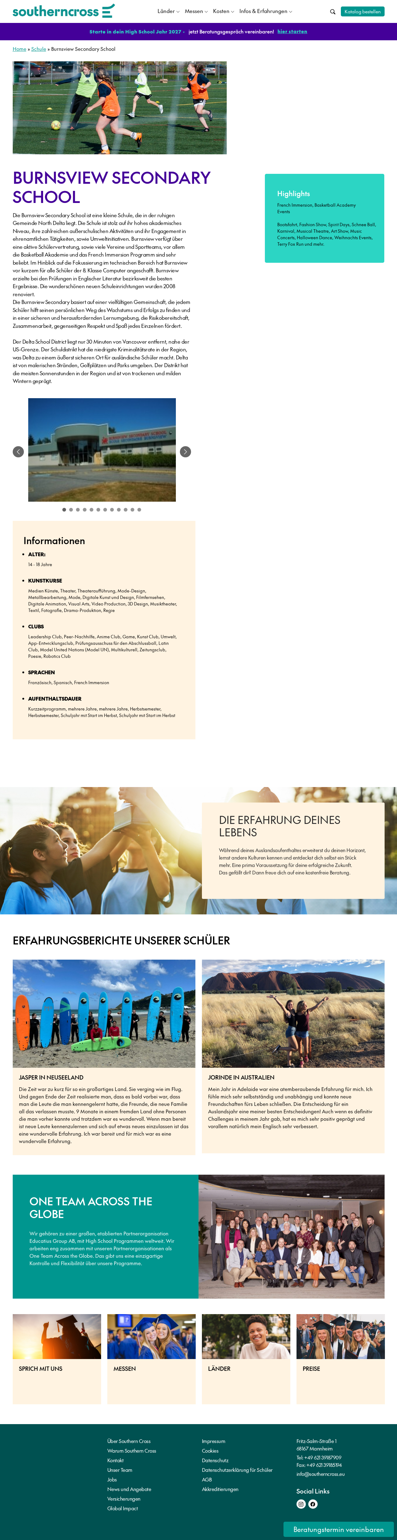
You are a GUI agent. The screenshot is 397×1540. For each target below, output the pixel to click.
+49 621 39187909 (322, 1457)
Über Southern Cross (129, 1440)
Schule (38, 48)
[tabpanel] (102, 451)
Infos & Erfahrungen (263, 11)
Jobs (112, 1479)
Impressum (213, 1440)
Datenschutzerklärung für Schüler (237, 1469)
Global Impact (122, 1508)
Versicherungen (124, 1498)
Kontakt (115, 1460)
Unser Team (119, 1469)
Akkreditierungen (220, 1488)
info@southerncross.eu (321, 1473)
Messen (194, 11)
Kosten (221, 11)
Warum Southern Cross (131, 1450)
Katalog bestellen (363, 11)
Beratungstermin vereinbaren (338, 1529)
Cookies (210, 1450)
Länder (166, 11)
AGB (207, 1479)
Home (19, 48)
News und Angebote (129, 1488)
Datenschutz (215, 1460)
